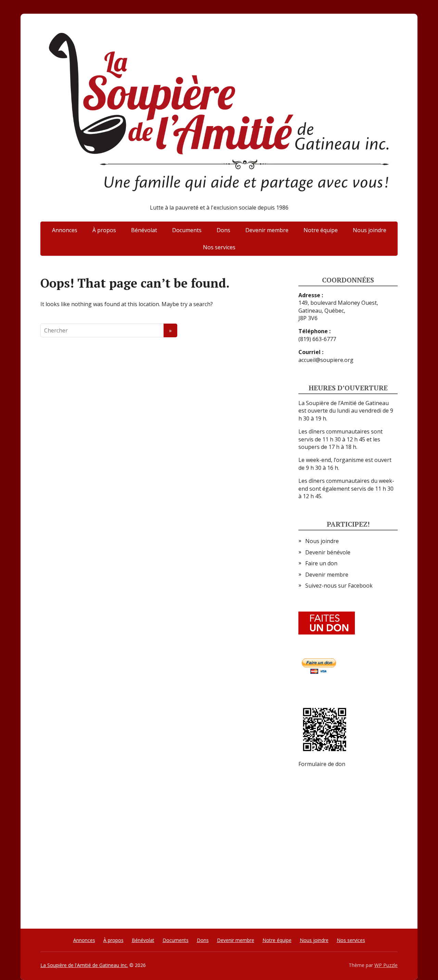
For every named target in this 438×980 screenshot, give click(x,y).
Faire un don (321, 563)
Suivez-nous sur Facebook (339, 585)
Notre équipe (321, 230)
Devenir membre (266, 230)
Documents (187, 230)
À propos (104, 230)
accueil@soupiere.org (325, 360)
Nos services (219, 247)
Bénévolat (144, 230)
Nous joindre (369, 230)
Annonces (64, 230)
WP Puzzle (386, 965)
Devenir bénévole (327, 552)
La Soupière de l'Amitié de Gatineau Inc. (84, 965)
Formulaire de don (321, 764)
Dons (223, 230)
